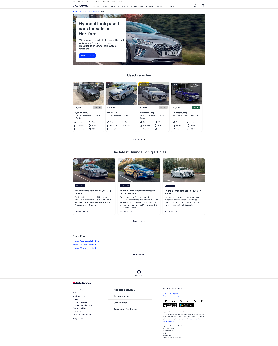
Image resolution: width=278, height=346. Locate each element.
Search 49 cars (87, 55)
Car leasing (149, 6)
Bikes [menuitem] (82, 1)
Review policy (77, 311)
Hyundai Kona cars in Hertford (85, 244)
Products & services (124, 290)
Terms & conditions (79, 308)
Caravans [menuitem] (97, 1)
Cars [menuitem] (74, 1)
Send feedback (171, 294)
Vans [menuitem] (78, 1)
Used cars (97, 6)
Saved (196, 7)
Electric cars (159, 6)
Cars (80, 11)
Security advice (78, 290)
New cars (106, 6)
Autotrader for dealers (125, 309)
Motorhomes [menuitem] (89, 1)
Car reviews (138, 6)
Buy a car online (171, 6)
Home (75, 11)
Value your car (127, 6)
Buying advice (121, 296)
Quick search (120, 302)
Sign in (203, 7)
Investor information (80, 302)
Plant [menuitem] (113, 1)
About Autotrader (79, 296)
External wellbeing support (82, 314)
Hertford (87, 11)
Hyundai (96, 11)
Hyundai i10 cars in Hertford (84, 248)
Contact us (76, 293)
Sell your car (115, 6)
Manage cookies (78, 319)
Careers (75, 299)
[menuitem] (96, 6)
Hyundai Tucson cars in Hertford (86, 241)
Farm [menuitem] (108, 1)
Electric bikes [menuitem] (120, 1)
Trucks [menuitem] (104, 1)
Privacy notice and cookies (82, 305)
